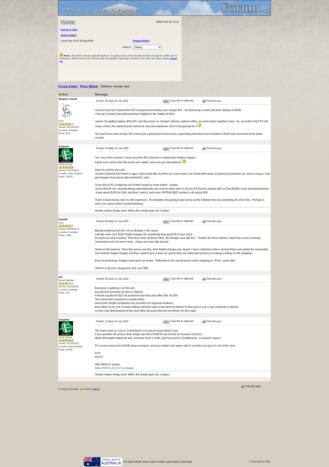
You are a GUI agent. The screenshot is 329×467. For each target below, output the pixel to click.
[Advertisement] (226, 48)
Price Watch (89, 86)
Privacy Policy (141, 40)
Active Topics (69, 35)
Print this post (213, 100)
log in (96, 389)
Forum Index (67, 86)
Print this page (253, 386)
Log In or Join (69, 29)
